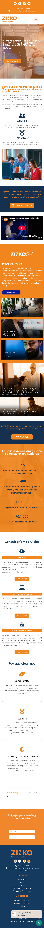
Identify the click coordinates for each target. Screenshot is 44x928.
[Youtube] (28, 3)
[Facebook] (15, 3)
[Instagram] (19, 3)
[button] (36, 19)
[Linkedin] (24, 3)
